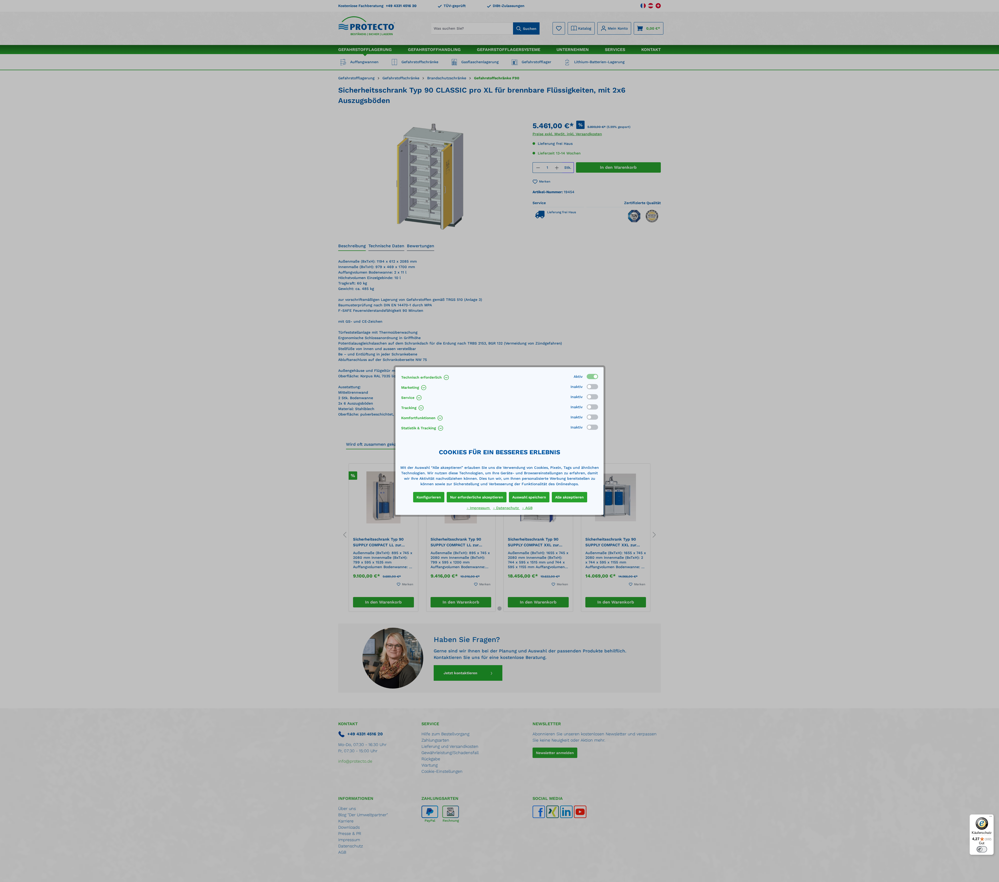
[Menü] (991, 817)
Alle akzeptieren (569, 497)
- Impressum (479, 508)
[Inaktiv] (592, 386)
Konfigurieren (429, 497)
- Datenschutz (506, 508)
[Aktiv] (592, 376)
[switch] (982, 849)
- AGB (527, 508)
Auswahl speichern (529, 497)
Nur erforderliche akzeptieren (476, 497)
